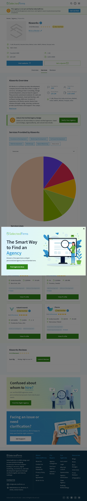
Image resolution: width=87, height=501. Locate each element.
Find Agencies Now (17, 267)
